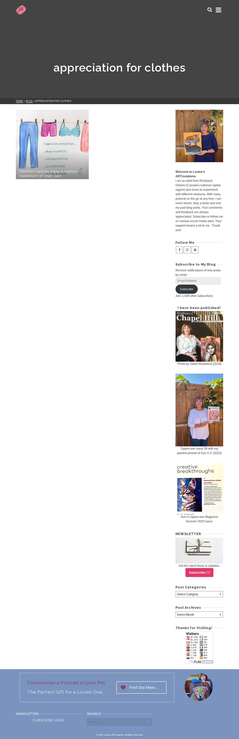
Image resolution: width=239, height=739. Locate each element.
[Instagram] (187, 249)
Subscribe (186, 289)
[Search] (210, 10)
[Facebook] (179, 249)
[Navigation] (218, 10)
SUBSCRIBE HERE (48, 720)
